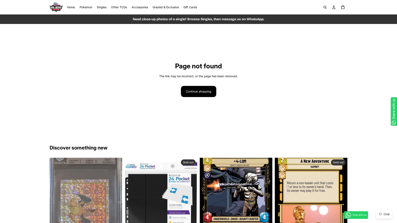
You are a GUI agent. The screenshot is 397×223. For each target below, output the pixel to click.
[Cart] (342, 7)
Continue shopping (198, 91)
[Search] (325, 7)
